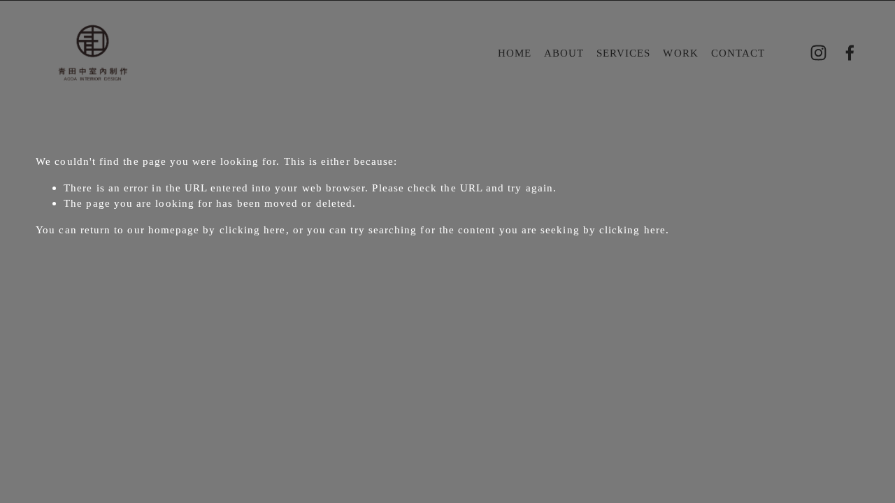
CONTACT (738, 53)
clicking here (253, 229)
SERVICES (623, 53)
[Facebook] (849, 52)
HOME (514, 53)
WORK (680, 53)
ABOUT (564, 53)
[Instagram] (818, 52)
